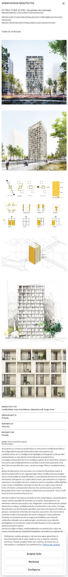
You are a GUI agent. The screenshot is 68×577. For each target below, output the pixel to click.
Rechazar (34, 561)
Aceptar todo (34, 553)
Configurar (34, 569)
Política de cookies (51, 544)
